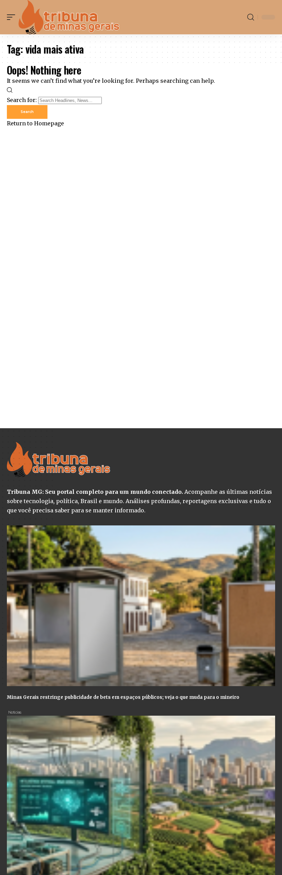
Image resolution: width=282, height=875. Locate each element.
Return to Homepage (35, 123)
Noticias (14, 712)
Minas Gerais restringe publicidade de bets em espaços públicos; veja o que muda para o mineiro (123, 697)
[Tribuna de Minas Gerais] (69, 17)
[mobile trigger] (13, 17)
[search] (251, 17)
